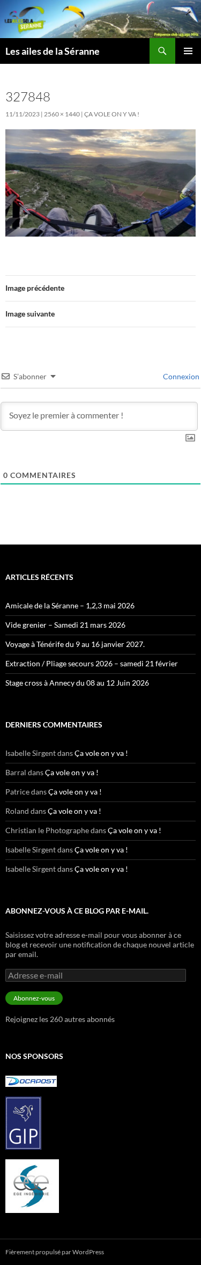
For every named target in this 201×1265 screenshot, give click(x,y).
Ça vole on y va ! (111, 114)
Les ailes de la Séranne (52, 51)
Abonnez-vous (34, 998)
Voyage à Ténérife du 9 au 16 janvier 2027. (75, 644)
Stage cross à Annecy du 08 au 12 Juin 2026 (77, 682)
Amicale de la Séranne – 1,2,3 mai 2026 (70, 605)
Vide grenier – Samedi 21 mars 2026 (65, 624)
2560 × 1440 (62, 114)
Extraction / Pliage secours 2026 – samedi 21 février (91, 663)
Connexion (180, 376)
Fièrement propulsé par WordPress (54, 1252)
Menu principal (188, 51)
